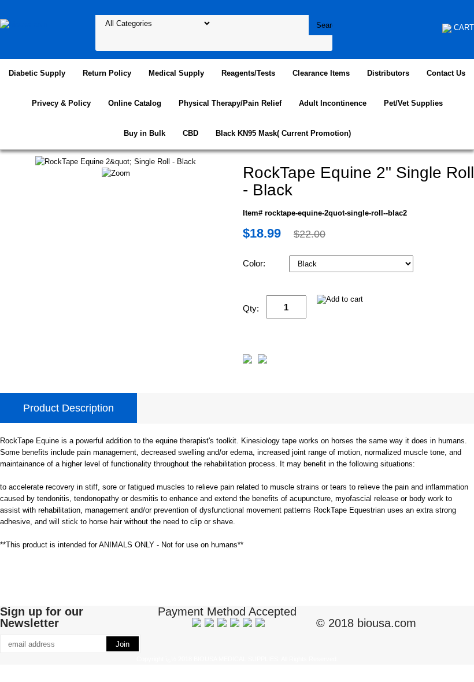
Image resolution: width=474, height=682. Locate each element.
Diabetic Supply (37, 73)
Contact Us (446, 73)
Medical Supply (176, 73)
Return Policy (107, 73)
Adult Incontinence (332, 103)
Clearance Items (321, 73)
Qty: (251, 308)
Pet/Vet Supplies (413, 103)
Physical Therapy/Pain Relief (230, 103)
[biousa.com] (24, 24)
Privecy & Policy (61, 103)
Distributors (388, 73)
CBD (190, 133)
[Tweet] (247, 361)
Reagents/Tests (248, 73)
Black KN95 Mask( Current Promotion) (283, 133)
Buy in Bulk (144, 133)
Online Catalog (134, 103)
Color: (255, 263)
